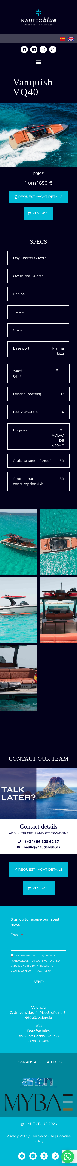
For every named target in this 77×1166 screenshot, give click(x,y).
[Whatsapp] (52, 49)
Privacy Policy (18, 1136)
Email (16, 935)
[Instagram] (43, 49)
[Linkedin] (33, 49)
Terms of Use (43, 1136)
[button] (38, 62)
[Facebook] (24, 49)
